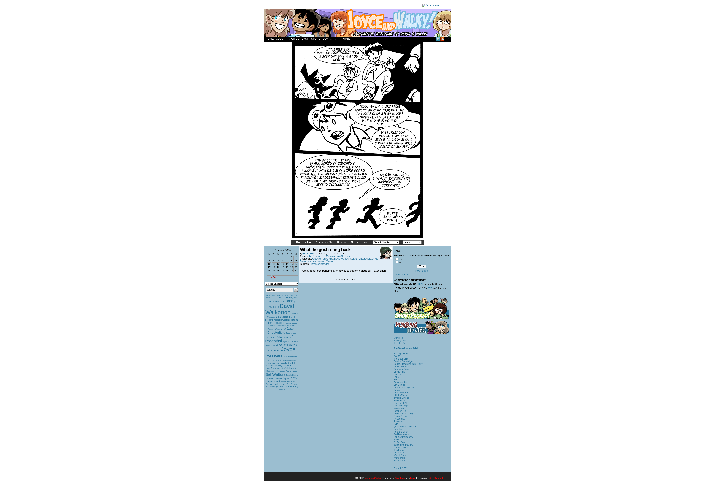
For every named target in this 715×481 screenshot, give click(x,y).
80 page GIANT (401, 353)
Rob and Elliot (401, 432)
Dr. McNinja (399, 372)
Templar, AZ (399, 343)
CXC (430, 288)
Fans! (396, 377)
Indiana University (276, 326)
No (399, 262)
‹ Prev (308, 242)
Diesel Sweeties (402, 366)
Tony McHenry (291, 386)
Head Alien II (278, 323)
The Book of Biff (401, 358)
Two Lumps (399, 450)
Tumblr (346, 38)
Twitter (438, 39)
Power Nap (399, 421)
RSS (442, 39)
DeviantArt (331, 38)
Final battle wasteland (282, 320)
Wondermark (400, 460)
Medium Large (401, 405)
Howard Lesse (291, 323)
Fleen (396, 379)
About (280, 38)
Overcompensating (403, 413)
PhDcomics (399, 418)
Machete (270, 360)
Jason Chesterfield (281, 330)
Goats (397, 390)
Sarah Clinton (292, 375)
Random (342, 242)
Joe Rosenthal (281, 339)
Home (270, 38)
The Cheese (292, 384)
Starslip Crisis (401, 447)
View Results (421, 271)
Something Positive (403, 445)
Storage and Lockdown (276, 384)
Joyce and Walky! (358, 23)
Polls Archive (402, 274)
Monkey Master (282, 366)
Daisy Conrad (280, 298)
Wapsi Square (401, 455)
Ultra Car (281, 389)
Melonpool (399, 408)
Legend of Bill (401, 403)
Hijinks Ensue (401, 395)
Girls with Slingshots (404, 387)
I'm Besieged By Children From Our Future (330, 256)
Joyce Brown (280, 352)
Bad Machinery (401, 434)
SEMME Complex (274, 378)
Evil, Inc (397, 374)
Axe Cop (398, 356)
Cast (305, 38)
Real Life (398, 429)
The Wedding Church (274, 387)
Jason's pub (291, 333)
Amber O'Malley (282, 295)
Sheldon (398, 439)
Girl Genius (399, 385)
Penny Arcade (401, 416)
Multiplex (398, 338)
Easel (412, 478)
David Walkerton (279, 309)
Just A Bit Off (400, 400)
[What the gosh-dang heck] (357, 237)
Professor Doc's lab (281, 368)
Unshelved (399, 452)
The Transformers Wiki (406, 348)
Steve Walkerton (288, 381)
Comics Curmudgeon (404, 361)
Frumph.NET (400, 468)
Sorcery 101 (400, 340)
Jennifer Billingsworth (278, 337)
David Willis (309, 253)
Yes (400, 259)
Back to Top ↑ (440, 478)
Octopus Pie (400, 411)
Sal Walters (275, 374)
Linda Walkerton (290, 357)
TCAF (420, 284)
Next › (354, 242)
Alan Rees (270, 295)
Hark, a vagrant (401, 392)
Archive (293, 38)
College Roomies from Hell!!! (408, 364)
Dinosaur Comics (402, 369)
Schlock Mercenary (403, 437)
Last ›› (365, 242)
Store (315, 38)
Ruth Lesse (280, 371)
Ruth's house (291, 371)
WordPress (400, 478)
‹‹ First (297, 242)
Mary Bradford (282, 363)
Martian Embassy (282, 360)
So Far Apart (400, 442)
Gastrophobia (400, 382)
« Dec (274, 277)
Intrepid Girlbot (401, 398)
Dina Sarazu (282, 317)
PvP (396, 424)
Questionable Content (405, 426)
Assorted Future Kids (322, 258)
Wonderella (399, 458)
